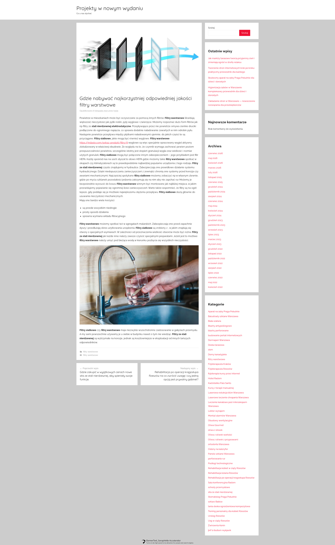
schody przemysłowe (219, 487)
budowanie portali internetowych (225, 335)
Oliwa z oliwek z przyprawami (223, 439)
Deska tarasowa (216, 345)
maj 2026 (212, 158)
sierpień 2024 (215, 196)
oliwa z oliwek (215, 430)
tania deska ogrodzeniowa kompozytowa (229, 506)
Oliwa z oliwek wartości (220, 434)
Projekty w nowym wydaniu (109, 8)
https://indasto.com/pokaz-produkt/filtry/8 (104, 142)
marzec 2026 (214, 167)
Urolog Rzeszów (216, 516)
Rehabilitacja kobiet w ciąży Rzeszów (227, 468)
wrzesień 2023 (215, 229)
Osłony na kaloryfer (218, 449)
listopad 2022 (215, 253)
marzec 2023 (214, 239)
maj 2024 (212, 206)
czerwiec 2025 (215, 182)
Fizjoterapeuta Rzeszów (220, 369)
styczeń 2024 (214, 215)
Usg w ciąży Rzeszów (219, 520)
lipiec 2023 (213, 234)
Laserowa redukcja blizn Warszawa (226, 392)
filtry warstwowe (90, 352)
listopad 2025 (215, 177)
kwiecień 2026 (215, 163)
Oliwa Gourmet (216, 425)
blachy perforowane (218, 330)
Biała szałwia (214, 321)
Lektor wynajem (216, 411)
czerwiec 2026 (215, 153)
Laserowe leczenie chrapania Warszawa (228, 397)
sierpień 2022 (215, 268)
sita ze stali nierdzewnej (220, 492)
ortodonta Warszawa (218, 444)
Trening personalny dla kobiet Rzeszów (228, 511)
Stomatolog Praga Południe (222, 496)
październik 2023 (216, 225)
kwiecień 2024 (215, 210)
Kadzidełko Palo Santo (219, 383)
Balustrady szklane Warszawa (223, 316)
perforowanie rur (216, 458)
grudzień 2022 (215, 249)
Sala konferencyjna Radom (222, 482)
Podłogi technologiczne (220, 463)
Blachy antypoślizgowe (220, 326)
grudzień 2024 (215, 186)
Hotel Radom (215, 378)
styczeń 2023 (214, 244)
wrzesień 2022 (215, 263)
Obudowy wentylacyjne (220, 420)
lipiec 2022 (213, 272)
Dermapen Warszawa (219, 340)
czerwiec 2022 (215, 277)
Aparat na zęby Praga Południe (223, 311)
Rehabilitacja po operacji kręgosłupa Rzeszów (231, 477)
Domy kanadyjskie (217, 354)
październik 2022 (216, 258)
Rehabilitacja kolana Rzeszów (223, 473)
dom (210, 349)
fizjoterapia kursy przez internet (224, 373)
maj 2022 (212, 282)
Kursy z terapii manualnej (221, 388)
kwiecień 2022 (215, 287)
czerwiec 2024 (215, 201)
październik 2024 (216, 191)
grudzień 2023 (215, 220)
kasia (116, 111)
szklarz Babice (215, 501)
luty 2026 (212, 172)
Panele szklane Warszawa (221, 453)
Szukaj (211, 27)
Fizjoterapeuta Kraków (219, 364)
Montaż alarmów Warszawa (222, 415)
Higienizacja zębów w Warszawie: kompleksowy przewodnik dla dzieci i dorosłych (227, 91)
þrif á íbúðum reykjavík (219, 530)
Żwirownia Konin (216, 525)
